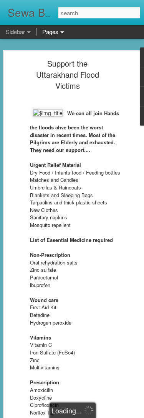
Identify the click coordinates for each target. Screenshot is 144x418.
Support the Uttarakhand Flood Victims (67, 74)
